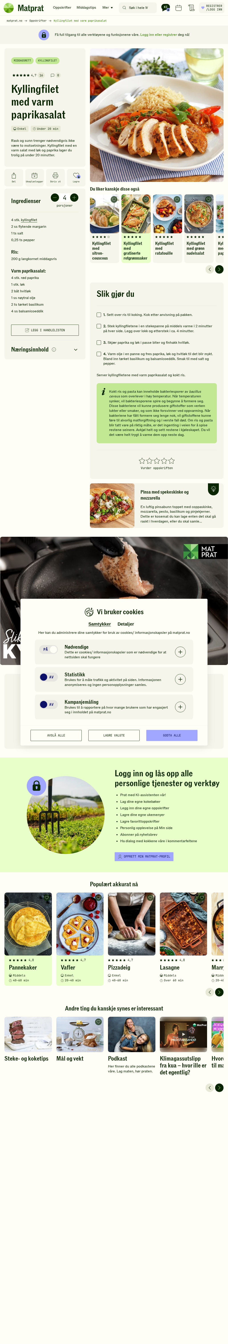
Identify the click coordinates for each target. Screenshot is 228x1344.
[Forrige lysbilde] (210, 269)
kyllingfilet (29, 220)
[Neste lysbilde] (219, 269)
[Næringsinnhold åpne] (45, 350)
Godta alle (172, 735)
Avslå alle (56, 735)
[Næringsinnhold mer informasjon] (54, 349)
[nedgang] (55, 197)
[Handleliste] (191, 7)
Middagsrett (22, 60)
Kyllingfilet (47, 60)
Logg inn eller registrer (158, 34)
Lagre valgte (114, 735)
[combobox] (139, 8)
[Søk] (124, 8)
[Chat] (165, 7)
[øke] (74, 197)
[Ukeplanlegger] (178, 7)
